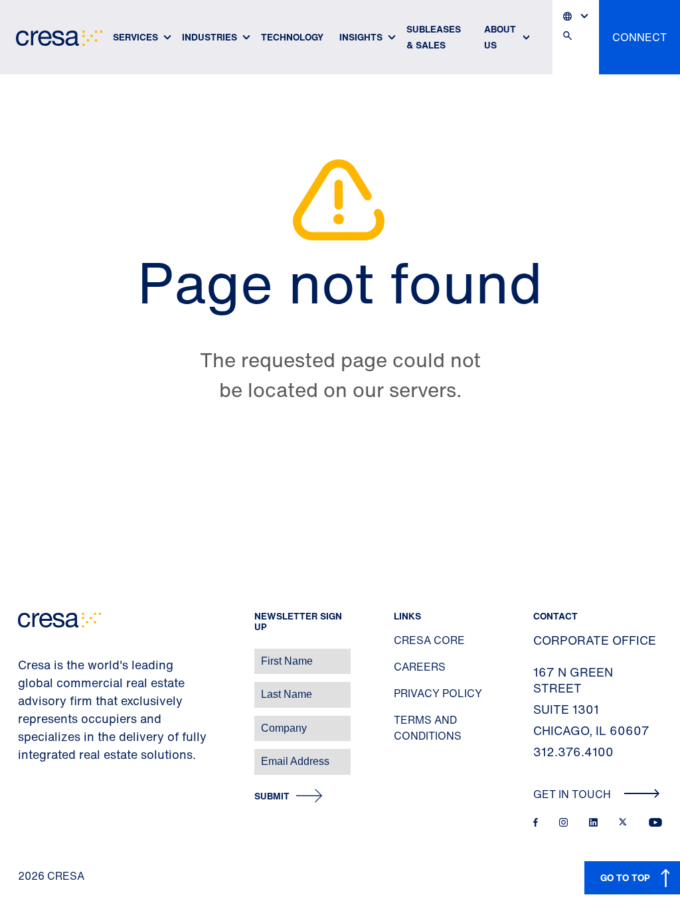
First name (26, 654)
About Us (500, 37)
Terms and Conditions (428, 728)
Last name (26, 687)
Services (135, 37)
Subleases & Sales (433, 37)
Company (24, 721)
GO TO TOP (625, 877)
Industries (209, 37)
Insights (360, 37)
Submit (272, 796)
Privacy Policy (438, 693)
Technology (292, 37)
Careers (420, 667)
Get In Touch (573, 794)
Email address (33, 754)
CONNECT (639, 37)
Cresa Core (429, 640)
